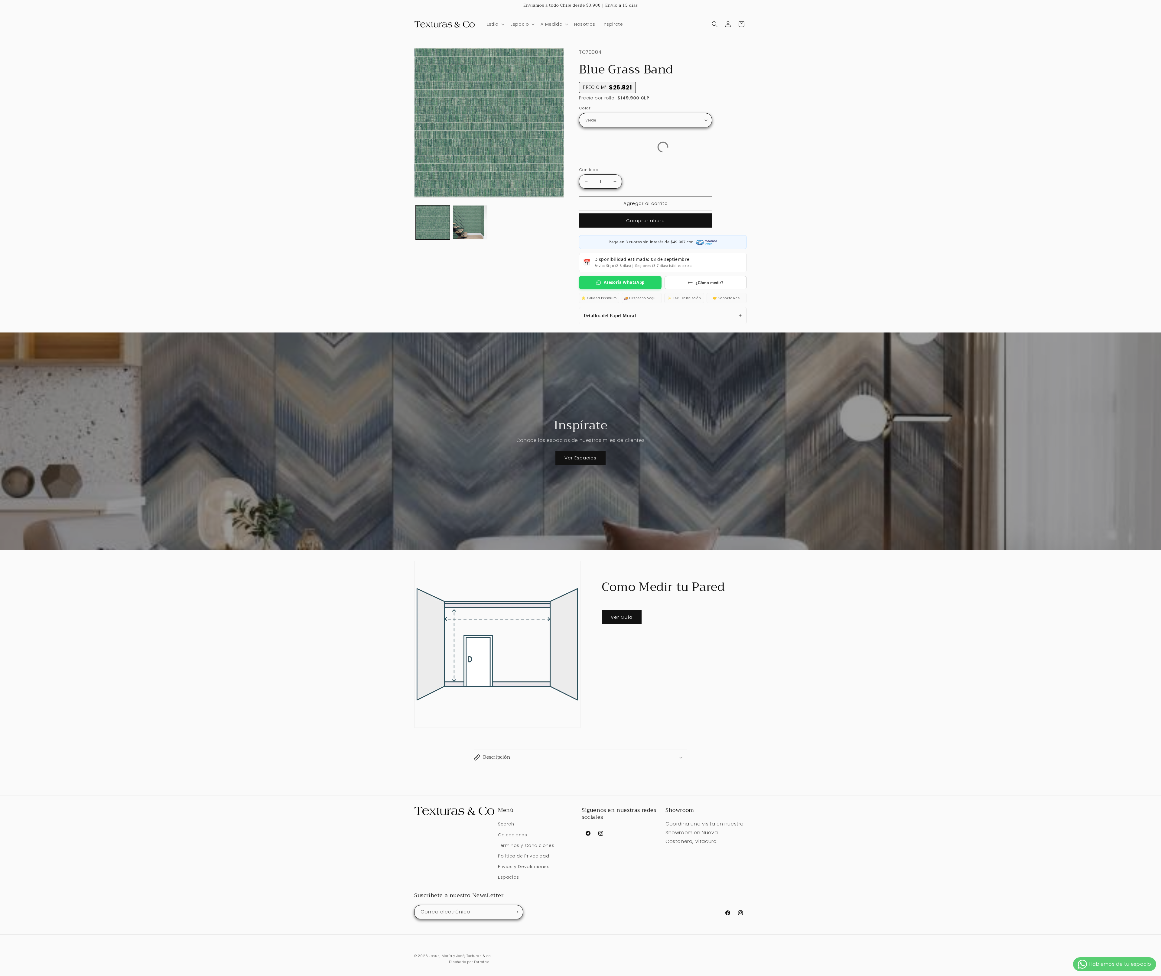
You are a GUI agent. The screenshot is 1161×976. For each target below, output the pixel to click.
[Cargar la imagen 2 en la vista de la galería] (470, 222)
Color (584, 108)
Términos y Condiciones (526, 845)
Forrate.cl (482, 962)
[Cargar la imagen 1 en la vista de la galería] (433, 222)
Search (506, 824)
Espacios (508, 877)
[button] (495, 24)
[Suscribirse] (516, 912)
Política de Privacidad (523, 856)
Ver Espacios (580, 458)
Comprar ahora (645, 220)
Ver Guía (622, 617)
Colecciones (512, 835)
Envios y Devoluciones (524, 867)
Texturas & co (479, 955)
